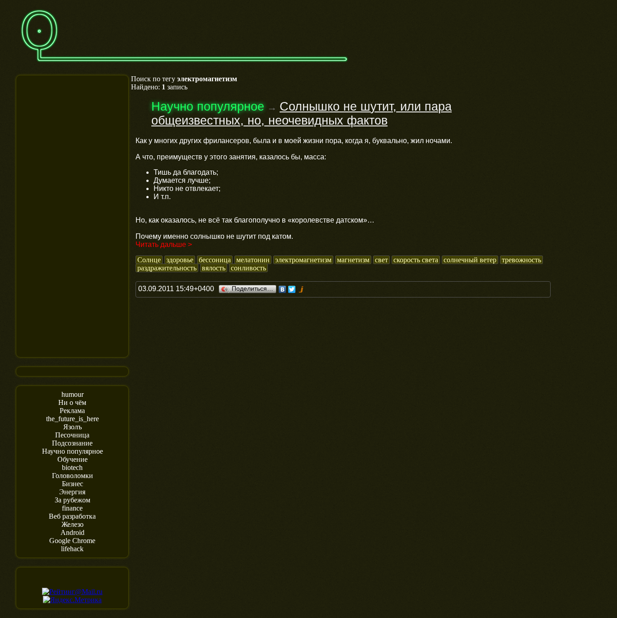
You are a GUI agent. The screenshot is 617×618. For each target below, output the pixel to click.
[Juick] (301, 289)
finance (72, 508)
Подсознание (72, 443)
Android (72, 532)
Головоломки (72, 475)
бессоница (215, 260)
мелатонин (253, 260)
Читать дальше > (164, 244)
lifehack (72, 549)
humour (72, 394)
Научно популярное (72, 451)
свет (381, 260)
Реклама (72, 410)
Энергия (72, 492)
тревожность (521, 260)
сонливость (248, 268)
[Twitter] (292, 289)
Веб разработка (72, 516)
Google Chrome (72, 540)
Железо (72, 524)
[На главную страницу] (184, 66)
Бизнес (72, 484)
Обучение (72, 459)
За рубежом (72, 500)
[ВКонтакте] (282, 289)
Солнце (149, 260)
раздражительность (166, 268)
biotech (72, 467)
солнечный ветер (470, 260)
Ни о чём (72, 402)
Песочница (72, 435)
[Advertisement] (72, 215)
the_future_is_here (72, 419)
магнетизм (353, 260)
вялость (213, 268)
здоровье (179, 260)
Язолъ (72, 427)
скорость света (415, 260)
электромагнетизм (303, 260)
